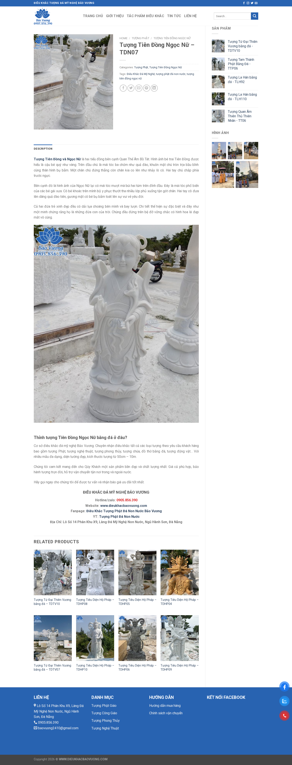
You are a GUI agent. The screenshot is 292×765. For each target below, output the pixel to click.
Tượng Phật (140, 38)
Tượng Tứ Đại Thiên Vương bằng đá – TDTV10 (52, 602)
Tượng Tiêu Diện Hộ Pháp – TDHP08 (95, 602)
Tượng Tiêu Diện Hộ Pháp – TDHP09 (180, 667)
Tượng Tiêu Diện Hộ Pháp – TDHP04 (180, 602)
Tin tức (174, 16)
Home (123, 38)
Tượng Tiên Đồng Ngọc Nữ (171, 38)
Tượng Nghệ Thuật (105, 728)
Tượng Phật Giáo (104, 706)
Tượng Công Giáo (104, 713)
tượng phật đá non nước (171, 74)
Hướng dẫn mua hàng (165, 706)
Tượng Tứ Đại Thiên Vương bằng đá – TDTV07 (52, 667)
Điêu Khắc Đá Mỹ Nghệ (141, 74)
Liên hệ (190, 16)
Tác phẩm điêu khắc (145, 16)
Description (43, 148)
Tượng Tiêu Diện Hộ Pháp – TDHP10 (95, 667)
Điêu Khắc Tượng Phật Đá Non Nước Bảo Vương (124, 511)
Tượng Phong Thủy (105, 721)
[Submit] (254, 16)
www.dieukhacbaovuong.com (123, 506)
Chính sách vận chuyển (166, 713)
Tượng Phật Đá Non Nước (119, 517)
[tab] (43, 148)
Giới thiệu (115, 16)
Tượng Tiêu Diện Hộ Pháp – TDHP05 (137, 602)
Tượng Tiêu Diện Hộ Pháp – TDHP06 (137, 667)
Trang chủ (93, 16)
